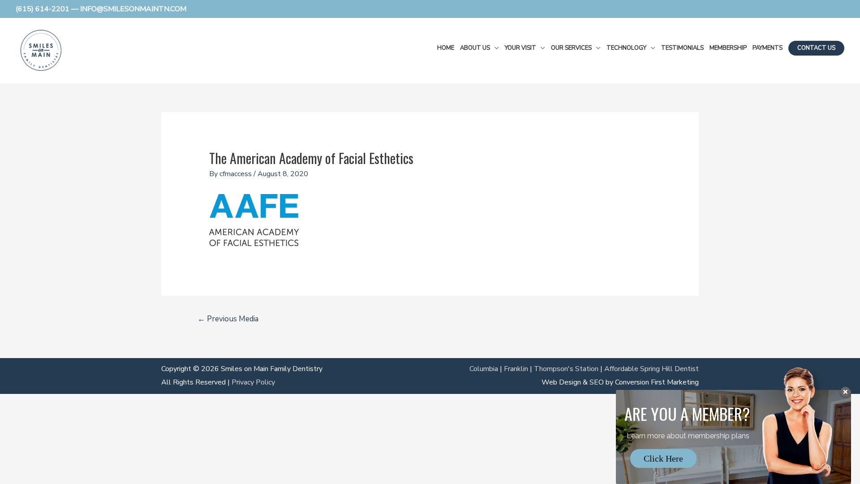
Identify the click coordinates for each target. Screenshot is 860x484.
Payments (767, 48)
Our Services (571, 48)
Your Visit (520, 48)
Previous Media (228, 319)
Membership (728, 48)
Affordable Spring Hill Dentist (651, 369)
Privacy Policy (253, 382)
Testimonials (682, 48)
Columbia (483, 369)
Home (445, 48)
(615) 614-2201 (42, 9)
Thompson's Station (566, 369)
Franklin (516, 369)
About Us (475, 48)
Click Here (663, 458)
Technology (626, 48)
